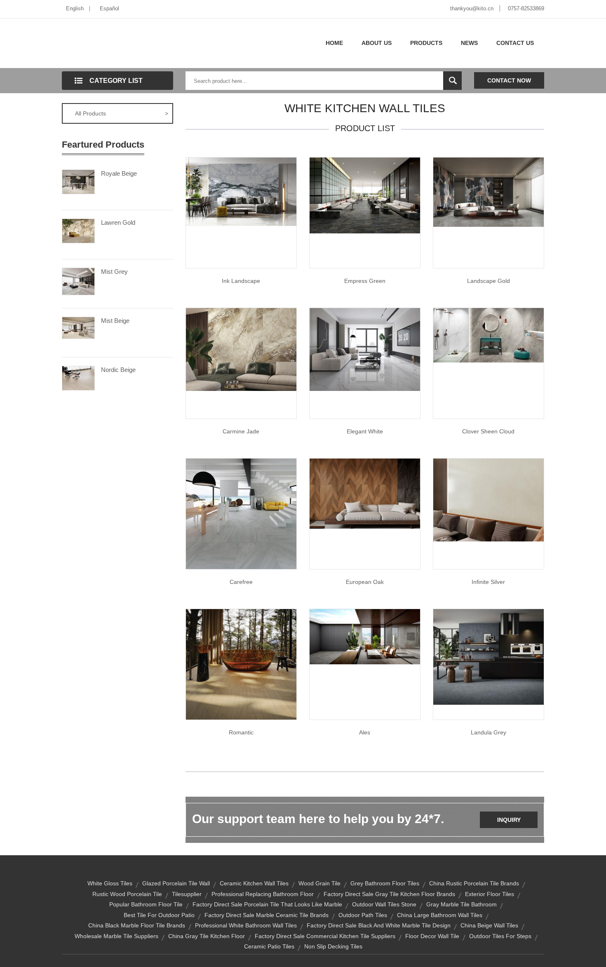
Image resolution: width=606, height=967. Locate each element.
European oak (365, 582)
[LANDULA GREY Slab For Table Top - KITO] (488, 656)
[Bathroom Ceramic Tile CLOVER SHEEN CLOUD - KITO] (488, 335)
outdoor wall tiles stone (384, 904)
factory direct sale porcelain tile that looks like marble (267, 904)
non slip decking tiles (333, 946)
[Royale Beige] (78, 181)
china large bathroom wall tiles (439, 915)
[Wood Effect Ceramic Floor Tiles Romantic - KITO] (241, 664)
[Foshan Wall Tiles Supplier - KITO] (488, 191)
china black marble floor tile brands (136, 925)
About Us (377, 43)
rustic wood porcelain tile (127, 894)
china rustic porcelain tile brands (474, 883)
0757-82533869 (526, 8)
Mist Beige (115, 320)
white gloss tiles (109, 883)
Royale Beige (119, 173)
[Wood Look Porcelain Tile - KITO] (365, 493)
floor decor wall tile (432, 936)
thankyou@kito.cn (471, 8)
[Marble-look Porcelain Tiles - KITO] (241, 349)
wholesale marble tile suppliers (116, 936)
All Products (121, 113)
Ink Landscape (241, 281)
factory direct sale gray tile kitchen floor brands (389, 894)
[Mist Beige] (78, 327)
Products (426, 43)
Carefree (241, 582)
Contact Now (509, 80)
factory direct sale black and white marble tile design (379, 925)
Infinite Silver (488, 582)
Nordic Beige (118, 369)
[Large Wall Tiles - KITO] (365, 349)
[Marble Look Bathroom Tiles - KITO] (365, 195)
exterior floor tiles (489, 894)
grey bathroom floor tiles (384, 883)
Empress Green (364, 281)
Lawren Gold (118, 222)
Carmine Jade (241, 431)
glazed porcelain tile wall (176, 883)
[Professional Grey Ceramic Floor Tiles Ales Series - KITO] (365, 636)
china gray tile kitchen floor (206, 936)
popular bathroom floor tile (146, 904)
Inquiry (509, 819)
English (75, 8)
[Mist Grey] (78, 281)
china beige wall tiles (489, 925)
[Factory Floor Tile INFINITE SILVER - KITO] (488, 499)
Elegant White (365, 431)
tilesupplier (187, 894)
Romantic (241, 732)
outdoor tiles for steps (500, 936)
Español (109, 8)
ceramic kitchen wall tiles (254, 883)
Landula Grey (488, 732)
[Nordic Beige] (78, 377)
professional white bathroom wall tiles (246, 925)
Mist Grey (114, 271)
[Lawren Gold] (78, 230)
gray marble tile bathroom (461, 904)
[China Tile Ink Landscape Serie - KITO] (241, 191)
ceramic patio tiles (269, 946)
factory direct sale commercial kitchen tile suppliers (325, 936)
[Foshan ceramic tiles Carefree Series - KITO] (241, 513)
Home (334, 43)
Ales (364, 732)
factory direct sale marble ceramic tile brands (266, 915)
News (469, 43)
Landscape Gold (488, 281)
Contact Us (515, 43)
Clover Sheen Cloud (488, 431)
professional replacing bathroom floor (262, 894)
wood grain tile (319, 883)
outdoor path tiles (362, 915)
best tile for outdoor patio (159, 915)
